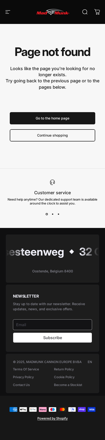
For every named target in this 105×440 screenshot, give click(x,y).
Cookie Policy (64, 377)
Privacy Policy (23, 377)
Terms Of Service (26, 369)
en (90, 362)
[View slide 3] (58, 214)
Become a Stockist (68, 385)
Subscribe (52, 337)
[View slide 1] (47, 214)
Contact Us (21, 385)
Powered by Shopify (52, 418)
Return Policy (64, 369)
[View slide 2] (52, 214)
